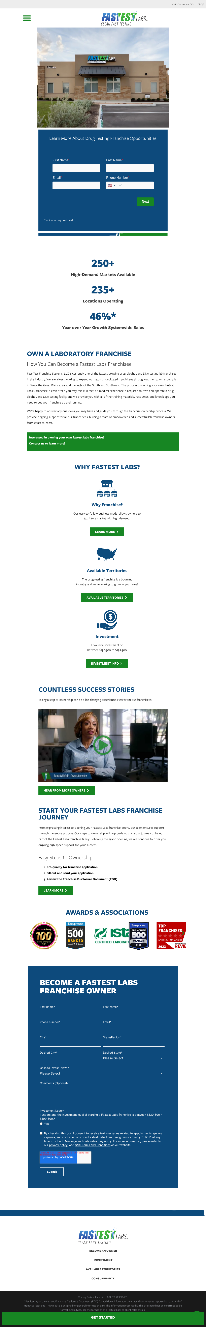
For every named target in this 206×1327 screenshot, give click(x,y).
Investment (103, 1260)
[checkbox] (102, 1124)
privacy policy (58, 1145)
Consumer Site (103, 1278)
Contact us (36, 443)
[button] (27, 18)
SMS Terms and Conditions (92, 1145)
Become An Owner (103, 1250)
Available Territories (103, 1269)
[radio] (102, 1124)
